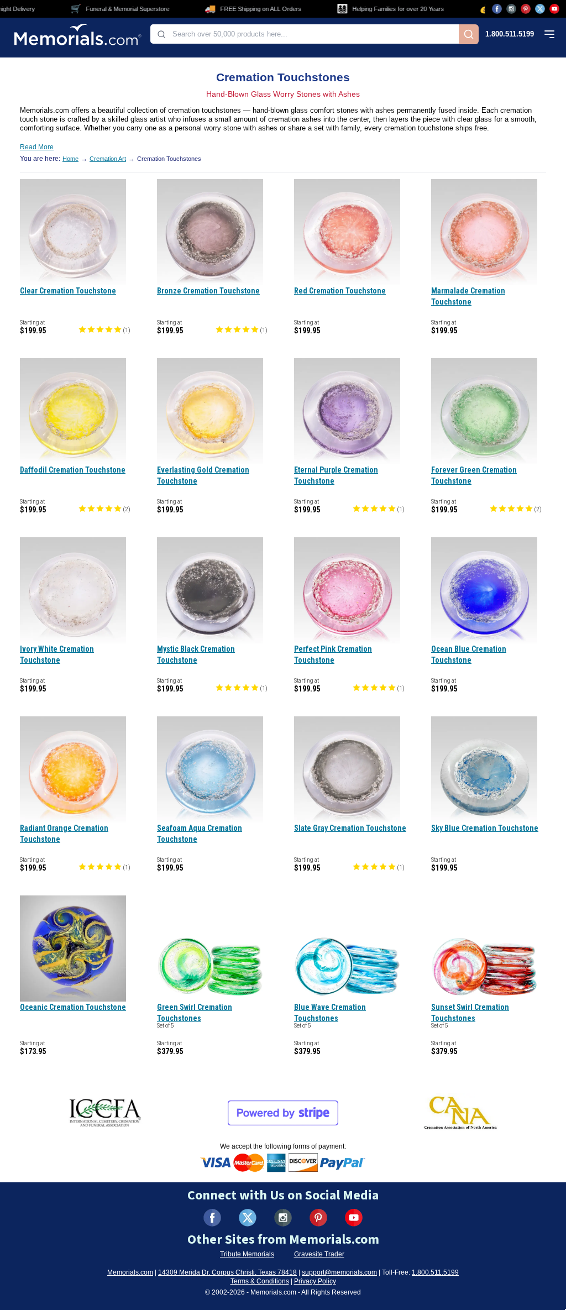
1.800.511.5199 (509, 34)
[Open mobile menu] (549, 34)
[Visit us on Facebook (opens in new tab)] (497, 9)
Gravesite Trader (319, 1254)
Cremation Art (108, 158)
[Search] (469, 34)
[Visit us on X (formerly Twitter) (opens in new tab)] (247, 1218)
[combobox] (304, 34)
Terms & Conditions (259, 1281)
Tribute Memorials (247, 1254)
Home (70, 158)
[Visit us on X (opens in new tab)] (540, 9)
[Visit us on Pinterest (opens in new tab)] (526, 9)
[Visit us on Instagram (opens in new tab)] (511, 9)
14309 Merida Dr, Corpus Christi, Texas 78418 (227, 1272)
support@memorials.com (339, 1272)
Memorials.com (130, 1272)
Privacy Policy (315, 1281)
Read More (37, 147)
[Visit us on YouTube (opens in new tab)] (554, 9)
